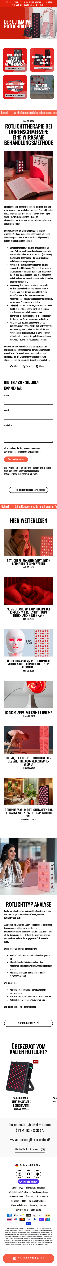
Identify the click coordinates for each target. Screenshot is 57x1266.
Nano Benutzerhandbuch (35, 1188)
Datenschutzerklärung (38, 1201)
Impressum (15, 1201)
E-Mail (6, 410)
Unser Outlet (36, 1210)
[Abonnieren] (42, 1150)
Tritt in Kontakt (42, 1196)
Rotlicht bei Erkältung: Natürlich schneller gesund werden (28, 562)
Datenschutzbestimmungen (15, 474)
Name (6, 395)
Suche (14, 1188)
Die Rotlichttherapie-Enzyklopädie (30, 490)
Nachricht (8, 425)
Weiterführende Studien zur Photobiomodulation (28, 1192)
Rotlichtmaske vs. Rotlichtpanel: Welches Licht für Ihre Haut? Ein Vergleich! (28, 663)
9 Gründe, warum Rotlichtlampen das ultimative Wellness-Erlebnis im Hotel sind (28, 812)
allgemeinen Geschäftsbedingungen (21, 471)
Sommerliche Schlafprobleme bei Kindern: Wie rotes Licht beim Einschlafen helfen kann (28, 612)
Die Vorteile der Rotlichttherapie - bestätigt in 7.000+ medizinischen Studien (28, 761)
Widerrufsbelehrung (19, 1205)
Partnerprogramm (16, 1196)
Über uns (29, 1196)
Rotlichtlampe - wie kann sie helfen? (28, 712)
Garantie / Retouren (38, 1205)
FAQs (21, 1188)
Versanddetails (22, 1210)
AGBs (24, 1201)
